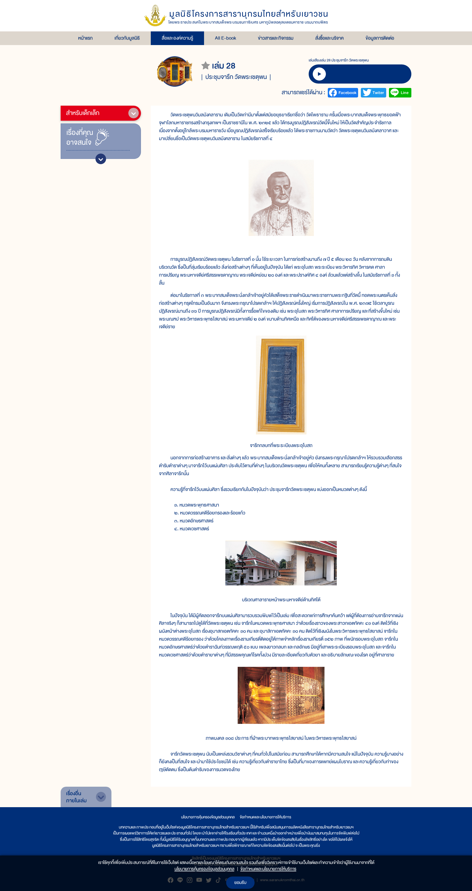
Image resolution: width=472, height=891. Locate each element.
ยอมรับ (240, 882)
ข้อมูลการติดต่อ (379, 38)
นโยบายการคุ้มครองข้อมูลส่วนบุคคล (208, 817)
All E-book (225, 38)
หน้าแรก (85, 38)
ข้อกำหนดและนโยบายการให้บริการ (265, 817)
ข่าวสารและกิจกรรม (275, 38)
